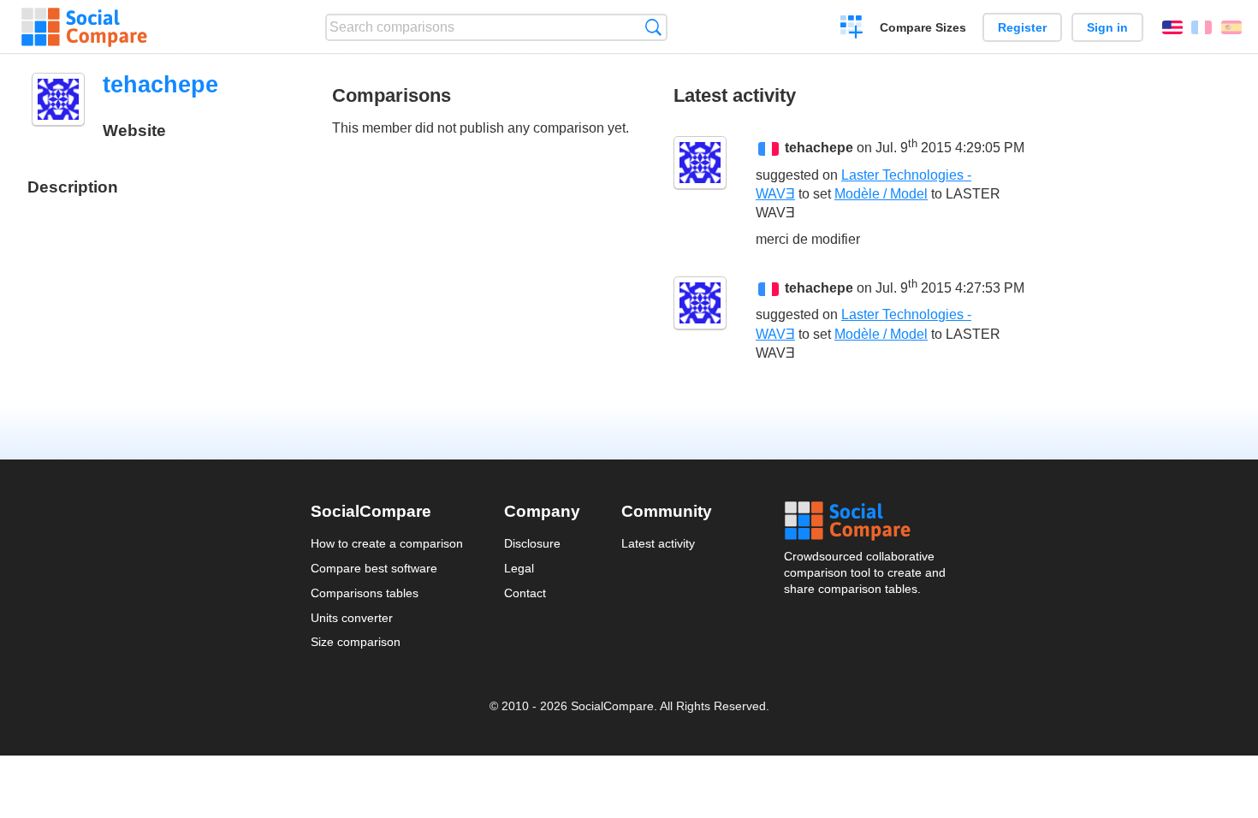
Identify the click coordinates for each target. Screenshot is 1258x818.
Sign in (1107, 27)
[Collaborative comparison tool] (84, 27)
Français (1201, 27)
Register (1022, 27)
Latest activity (658, 543)
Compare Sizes (923, 27)
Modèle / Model (881, 194)
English (1172, 27)
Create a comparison (851, 29)
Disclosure (532, 543)
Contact (525, 593)
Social (866, 521)
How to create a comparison (387, 543)
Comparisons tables (364, 593)
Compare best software (374, 568)
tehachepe (819, 148)
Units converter (352, 618)
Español (1231, 27)
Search (653, 27)
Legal (519, 568)
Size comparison (356, 642)
